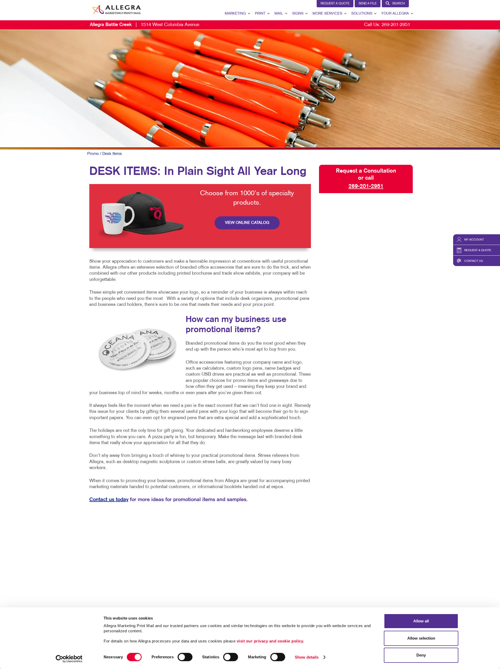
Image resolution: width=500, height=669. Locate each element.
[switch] (185, 657)
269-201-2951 (396, 25)
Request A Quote (335, 3)
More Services (327, 13)
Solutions (361, 13)
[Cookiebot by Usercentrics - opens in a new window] (69, 659)
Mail (278, 13)
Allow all (421, 621)
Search (398, 3)
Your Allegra (395, 13)
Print (260, 13)
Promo (93, 154)
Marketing (235, 13)
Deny (421, 655)
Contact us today (108, 499)
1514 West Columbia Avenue (144, 25)
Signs (297, 13)
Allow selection (421, 638)
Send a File (368, 3)
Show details (306, 657)
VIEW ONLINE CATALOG (247, 223)
